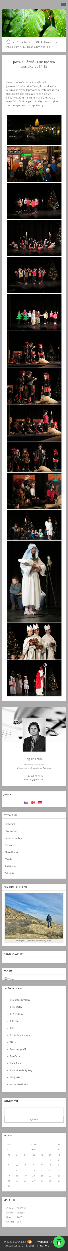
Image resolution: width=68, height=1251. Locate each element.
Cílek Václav (16, 1006)
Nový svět (15, 1077)
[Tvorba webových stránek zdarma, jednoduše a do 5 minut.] (29, 1242)
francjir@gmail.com (34, 779)
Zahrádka (10, 873)
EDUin (13, 1042)
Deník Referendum (20, 1035)
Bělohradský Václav (20, 999)
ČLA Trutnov (11, 831)
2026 (33, 1149)
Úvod (8, 41)
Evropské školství (13, 838)
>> (59, 1144)
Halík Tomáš (16, 1063)
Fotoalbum (23, 42)
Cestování (10, 824)
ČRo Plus (14, 1021)
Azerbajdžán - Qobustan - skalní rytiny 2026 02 (34, 941)
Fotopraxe (10, 845)
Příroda (8, 859)
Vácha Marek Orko (19, 1084)
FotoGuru (15, 1056)
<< (8, 1144)
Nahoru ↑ (45, 1245)
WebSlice (42, 1241)
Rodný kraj (10, 866)
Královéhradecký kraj (21, 1070)
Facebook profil (18, 1049)
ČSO (12, 1028)
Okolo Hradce (44, 42)
